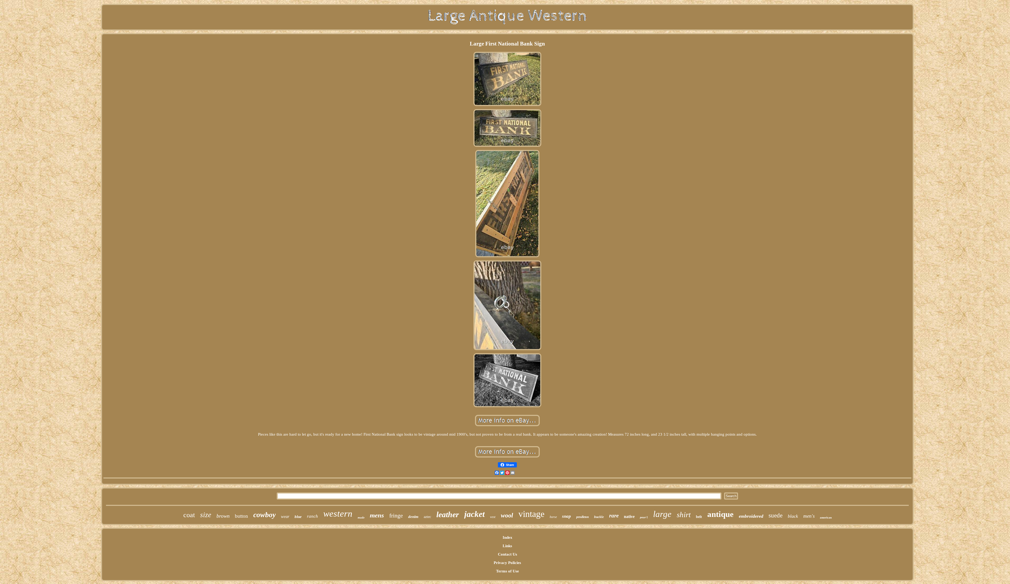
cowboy (264, 515)
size (205, 515)
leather (447, 514)
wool (507, 515)
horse (553, 517)
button (241, 516)
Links (507, 546)
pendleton (582, 517)
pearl (644, 517)
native (629, 516)
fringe (396, 515)
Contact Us (507, 554)
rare (614, 515)
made (361, 517)
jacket (474, 514)
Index (507, 537)
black (793, 516)
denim (413, 517)
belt (699, 517)
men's (809, 516)
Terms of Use (507, 571)
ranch (312, 516)
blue (298, 517)
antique (720, 514)
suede (775, 515)
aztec (427, 517)
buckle (599, 517)
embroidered (751, 516)
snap (566, 516)
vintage (531, 514)
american (826, 517)
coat (189, 515)
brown (223, 516)
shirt (684, 514)
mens (377, 515)
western (337, 514)
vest (493, 517)
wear (285, 516)
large (662, 514)
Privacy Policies (507, 563)
